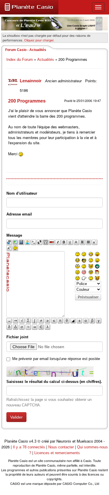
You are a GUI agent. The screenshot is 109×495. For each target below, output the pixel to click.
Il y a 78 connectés (29, 447)
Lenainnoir (31, 80)
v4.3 (32, 441)
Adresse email (19, 214)
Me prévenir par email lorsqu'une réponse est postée (56, 359)
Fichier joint (17, 337)
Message (14, 235)
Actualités (45, 59)
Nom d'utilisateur (21, 193)
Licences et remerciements (57, 453)
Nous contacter (61, 447)
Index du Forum (19, 59)
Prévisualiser (88, 297)
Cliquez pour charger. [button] (39, 40)
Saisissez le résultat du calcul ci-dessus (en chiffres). (54, 381)
